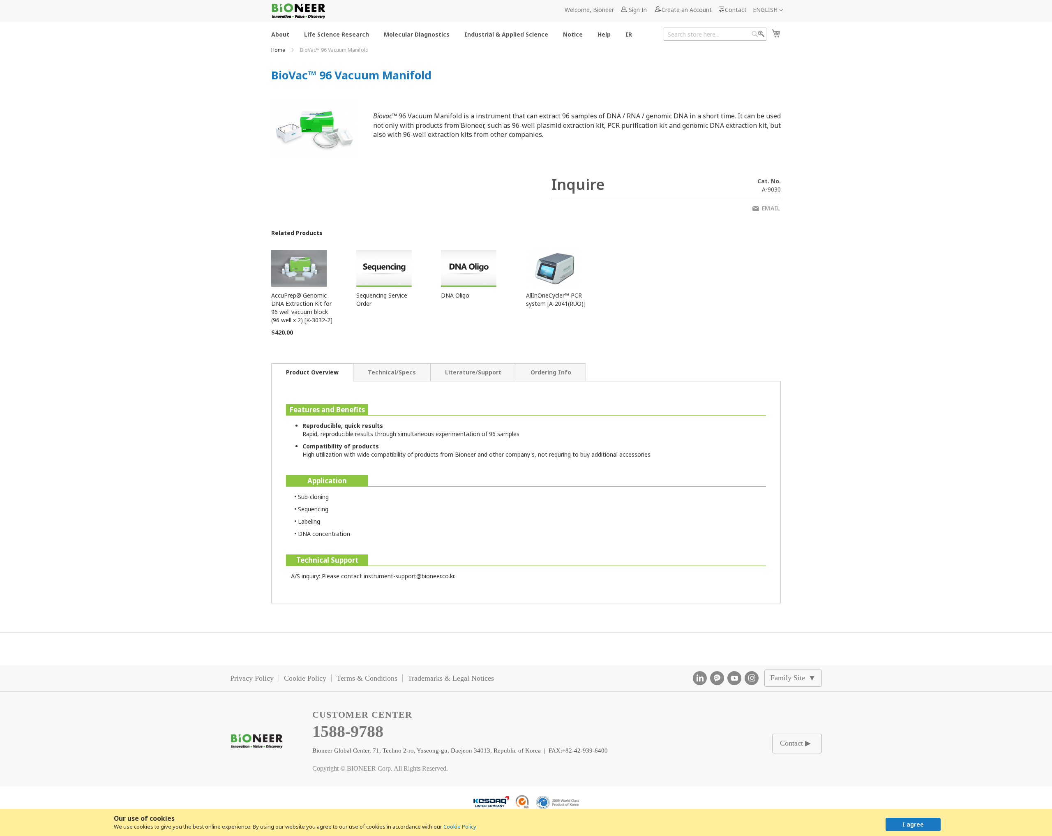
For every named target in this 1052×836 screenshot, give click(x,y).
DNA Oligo (455, 295)
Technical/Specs (392, 372)
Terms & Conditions (367, 678)
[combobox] (715, 34)
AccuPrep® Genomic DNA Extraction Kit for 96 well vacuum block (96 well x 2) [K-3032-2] (301, 307)
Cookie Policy (459, 826)
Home (278, 49)
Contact (736, 10)
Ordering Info (551, 372)
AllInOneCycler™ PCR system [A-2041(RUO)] (556, 299)
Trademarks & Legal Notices (451, 678)
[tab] (312, 372)
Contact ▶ (795, 743)
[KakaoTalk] (717, 678)
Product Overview (312, 372)
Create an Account (687, 10)
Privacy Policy (252, 678)
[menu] (454, 34)
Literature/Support (473, 372)
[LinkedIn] (700, 678)
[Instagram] (752, 678)
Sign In (638, 10)
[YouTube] (734, 678)
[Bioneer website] (298, 10)
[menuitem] (280, 34)
